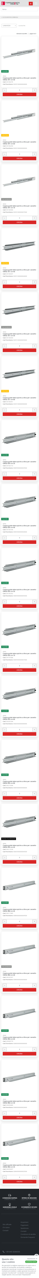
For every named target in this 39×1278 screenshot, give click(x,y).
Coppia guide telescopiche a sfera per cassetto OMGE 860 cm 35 (19, 1166)
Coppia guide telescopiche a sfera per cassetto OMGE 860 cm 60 (19, 1038)
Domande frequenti (28, 1237)
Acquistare (24, 1222)
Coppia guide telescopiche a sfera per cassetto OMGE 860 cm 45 (19, 910)
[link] (10, 3)
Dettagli (18, 54)
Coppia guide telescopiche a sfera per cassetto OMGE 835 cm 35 (19, 462)
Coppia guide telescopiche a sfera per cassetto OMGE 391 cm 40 (19, 79)
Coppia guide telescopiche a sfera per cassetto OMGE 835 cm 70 (19, 654)
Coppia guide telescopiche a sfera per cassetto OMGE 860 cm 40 (19, 974)
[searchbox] (15, 28)
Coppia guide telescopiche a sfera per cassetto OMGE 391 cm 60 (19, 143)
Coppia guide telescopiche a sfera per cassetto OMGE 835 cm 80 (19, 782)
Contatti (5, 1230)
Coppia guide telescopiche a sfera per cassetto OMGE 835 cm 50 (19, 590)
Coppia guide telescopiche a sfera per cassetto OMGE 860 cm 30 (19, 1102)
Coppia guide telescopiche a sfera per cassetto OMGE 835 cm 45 (19, 846)
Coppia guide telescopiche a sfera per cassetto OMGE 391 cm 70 (19, 207)
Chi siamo (6, 1227)
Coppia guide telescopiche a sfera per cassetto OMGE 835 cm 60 (19, 718)
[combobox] (9, 25)
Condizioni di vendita (28, 1234)
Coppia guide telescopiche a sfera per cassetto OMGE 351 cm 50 (19, 335)
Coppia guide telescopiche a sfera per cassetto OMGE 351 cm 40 (19, 271)
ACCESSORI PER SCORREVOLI (10, 17)
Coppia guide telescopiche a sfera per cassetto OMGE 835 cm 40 (19, 526)
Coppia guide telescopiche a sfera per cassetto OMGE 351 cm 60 (19, 398)
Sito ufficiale (7, 1224)
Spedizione (24, 1228)
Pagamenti (24, 1225)
